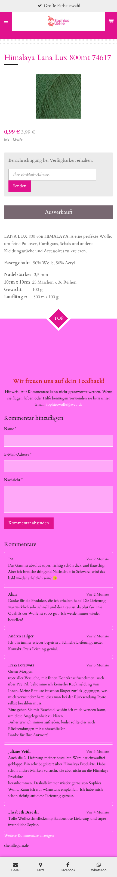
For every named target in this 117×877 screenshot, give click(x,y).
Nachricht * (13, 479)
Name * (10, 428)
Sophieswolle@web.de (64, 404)
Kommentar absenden (28, 523)
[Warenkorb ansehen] (111, 21)
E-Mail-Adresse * (18, 454)
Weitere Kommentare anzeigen (29, 835)
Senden (19, 186)
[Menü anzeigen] (6, 21)
